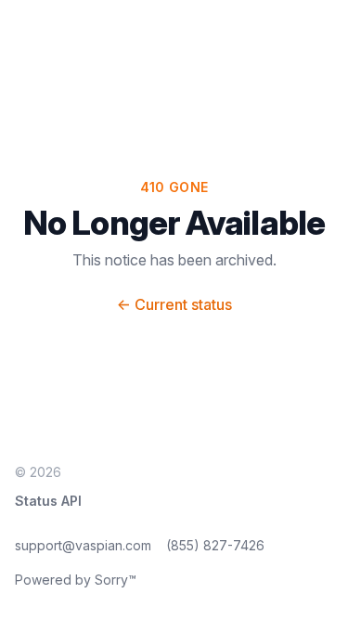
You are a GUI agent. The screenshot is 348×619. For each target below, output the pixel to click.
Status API (48, 501)
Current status (174, 304)
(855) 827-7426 (215, 545)
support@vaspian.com (83, 545)
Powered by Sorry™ (75, 579)
